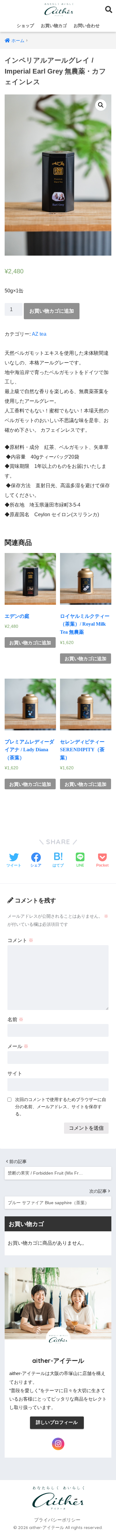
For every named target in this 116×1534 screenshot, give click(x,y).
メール (17, 1046)
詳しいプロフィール (57, 1422)
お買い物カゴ (54, 25)
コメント (20, 940)
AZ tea (39, 334)
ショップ (25, 25)
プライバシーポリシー (57, 1519)
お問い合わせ (87, 25)
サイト (14, 1073)
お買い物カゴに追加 (51, 311)
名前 (15, 1019)
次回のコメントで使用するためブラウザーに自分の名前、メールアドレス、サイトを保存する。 (60, 1106)
